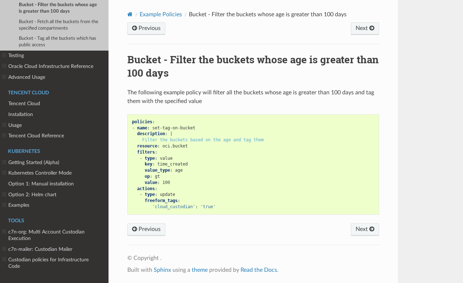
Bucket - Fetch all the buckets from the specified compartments (58, 25)
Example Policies (161, 14)
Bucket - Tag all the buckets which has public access (57, 41)
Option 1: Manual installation (41, 183)
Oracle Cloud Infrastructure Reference (50, 66)
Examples (18, 205)
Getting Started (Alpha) (33, 162)
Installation (20, 114)
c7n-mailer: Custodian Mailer (40, 249)
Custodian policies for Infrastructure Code (48, 263)
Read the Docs (259, 270)
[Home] (130, 14)
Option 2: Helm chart (32, 194)
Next (362, 28)
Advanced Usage (26, 77)
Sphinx (162, 270)
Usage (15, 125)
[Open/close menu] (4, 55)
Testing (16, 55)
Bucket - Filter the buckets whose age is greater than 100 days (58, 8)
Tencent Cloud (24, 103)
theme (200, 270)
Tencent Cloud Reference (36, 135)
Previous (149, 28)
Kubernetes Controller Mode (40, 173)
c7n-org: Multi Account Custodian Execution (46, 235)
